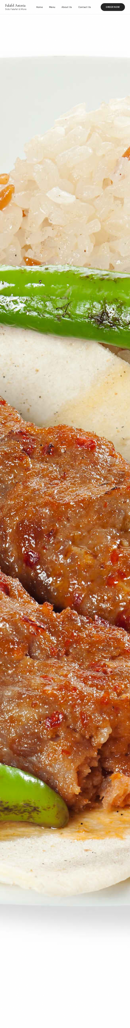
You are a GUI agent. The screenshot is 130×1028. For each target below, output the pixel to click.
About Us (67, 7)
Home (39, 7)
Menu (52, 7)
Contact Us (84, 7)
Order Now (113, 7)
